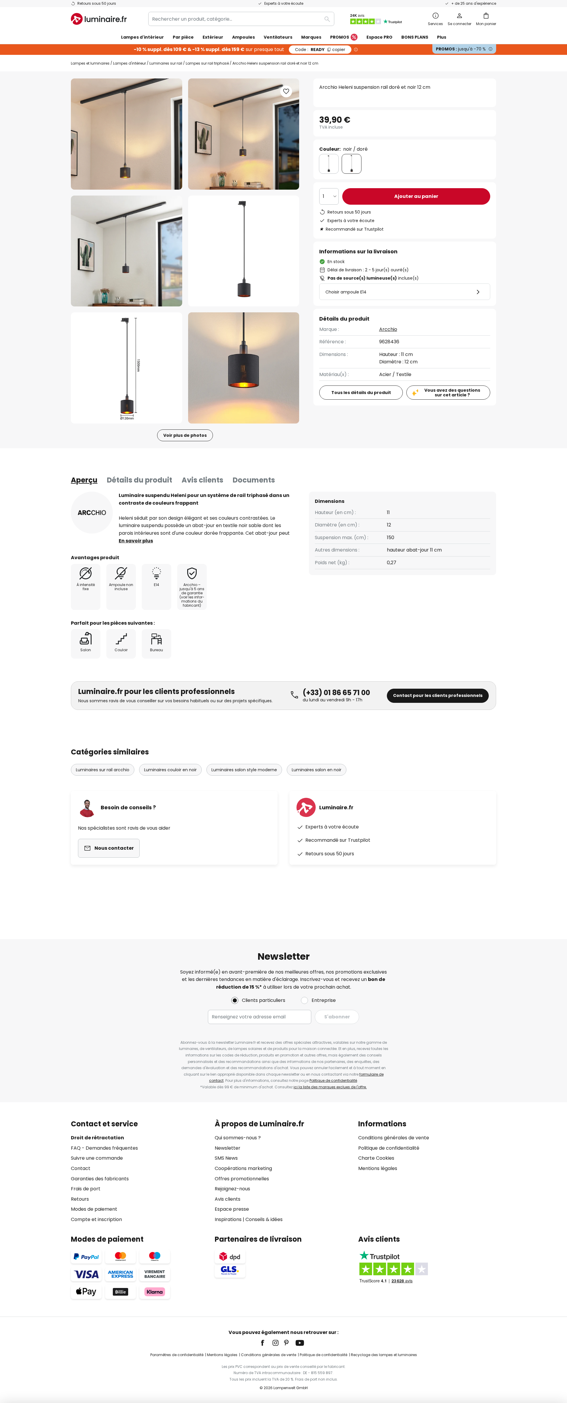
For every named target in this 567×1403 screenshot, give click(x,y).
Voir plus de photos (185, 435)
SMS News (226, 1158)
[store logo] (99, 19)
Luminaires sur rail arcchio (102, 770)
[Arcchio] (92, 513)
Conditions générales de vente (393, 1137)
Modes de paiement (94, 1209)
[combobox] (241, 19)
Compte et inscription (96, 1219)
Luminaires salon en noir (316, 770)
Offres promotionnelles (242, 1178)
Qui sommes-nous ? (238, 1137)
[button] (126, 251)
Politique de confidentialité (333, 1080)
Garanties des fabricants (100, 1178)
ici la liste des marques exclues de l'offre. (330, 1086)
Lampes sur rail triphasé (207, 63)
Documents (254, 480)
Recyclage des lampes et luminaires (384, 1354)
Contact (80, 1168)
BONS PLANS (414, 37)
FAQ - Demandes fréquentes (104, 1148)
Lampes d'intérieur (129, 63)
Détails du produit (139, 480)
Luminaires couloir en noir (170, 770)
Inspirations (228, 1219)
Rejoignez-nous (232, 1188)
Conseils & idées (264, 1219)
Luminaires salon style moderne (244, 770)
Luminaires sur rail (165, 63)
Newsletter (227, 1148)
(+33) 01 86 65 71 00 (336, 693)
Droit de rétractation (97, 1137)
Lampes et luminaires (90, 63)
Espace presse (232, 1209)
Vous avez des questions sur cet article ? (452, 392)
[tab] (84, 480)
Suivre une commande (97, 1158)
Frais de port (85, 1188)
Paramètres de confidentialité (176, 1354)
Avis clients (202, 480)
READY (320, 49)
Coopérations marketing (243, 1168)
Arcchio (388, 329)
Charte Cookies (376, 1158)
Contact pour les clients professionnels (438, 695)
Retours (80, 1199)
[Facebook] (266, 1342)
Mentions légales (377, 1168)
